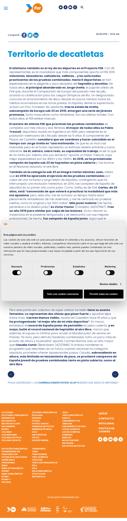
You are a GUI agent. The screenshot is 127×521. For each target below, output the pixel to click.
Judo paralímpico (72, 415)
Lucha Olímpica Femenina (71, 433)
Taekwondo (39, 448)
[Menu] (6, 8)
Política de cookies (106, 430)
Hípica (35, 437)
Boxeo (5, 429)
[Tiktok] (120, 439)
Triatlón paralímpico (44, 462)
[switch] (48, 272)
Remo (5, 465)
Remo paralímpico (12, 473)
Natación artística (73, 446)
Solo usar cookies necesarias (63, 294)
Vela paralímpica (42, 471)
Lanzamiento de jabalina (71, 422)
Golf (35, 432)
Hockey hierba (40, 440)
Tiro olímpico (40, 457)
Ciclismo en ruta (11, 440)
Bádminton (8, 418)
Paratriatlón (10, 454)
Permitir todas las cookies (104, 294)
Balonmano (8, 426)
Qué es (103, 413)
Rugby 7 (6, 479)
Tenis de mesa (39, 454)
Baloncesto (9, 420)
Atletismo (7, 412)
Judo (65, 412)
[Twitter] (61, 7)
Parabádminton (11, 451)
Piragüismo (8, 462)
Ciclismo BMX (9, 434)
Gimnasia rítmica (42, 429)
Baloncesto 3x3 (11, 423)
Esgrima (36, 418)
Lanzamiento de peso (74, 426)
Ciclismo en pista (11, 437)
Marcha (66, 437)
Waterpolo (38, 476)
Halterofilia (39, 434)
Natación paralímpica (14, 448)
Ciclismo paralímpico (44, 412)
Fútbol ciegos (40, 423)
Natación (67, 443)
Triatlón (37, 460)
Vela (34, 465)
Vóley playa (38, 473)
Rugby (5, 476)
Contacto (106, 418)
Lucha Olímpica (71, 429)
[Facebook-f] (66, 7)
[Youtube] (70, 7)
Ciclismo (7, 432)
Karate (66, 418)
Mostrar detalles (109, 284)
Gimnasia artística (43, 426)
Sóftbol (6, 482)
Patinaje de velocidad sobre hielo (14, 458)
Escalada (37, 415)
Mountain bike (70, 440)
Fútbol (36, 420)
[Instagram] (75, 7)
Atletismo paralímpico (15, 415)
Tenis (35, 451)
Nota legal (106, 423)
